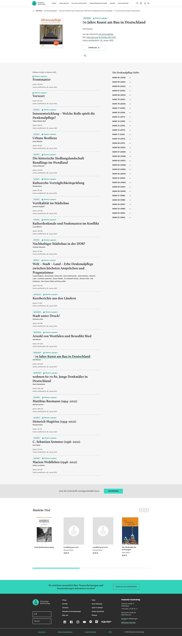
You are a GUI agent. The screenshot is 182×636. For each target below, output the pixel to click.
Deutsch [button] (37, 621)
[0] (141, 3)
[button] (85, 55)
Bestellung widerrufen (128, 622)
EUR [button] (35, 614)
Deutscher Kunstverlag (136, 632)
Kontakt (123, 619)
